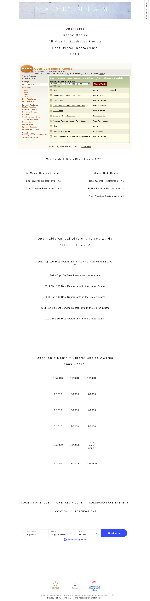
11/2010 (75, 378)
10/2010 (92, 378)
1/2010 (92, 426)
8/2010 (75, 394)
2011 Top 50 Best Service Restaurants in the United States (75, 308)
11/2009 (75, 445)
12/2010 (58, 378)
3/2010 (58, 426)
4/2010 (92, 410)
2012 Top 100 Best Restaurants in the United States (75, 286)
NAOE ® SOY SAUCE (35, 502)
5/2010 (75, 410)
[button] (114, 533)
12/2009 (58, 445)
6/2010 (58, 410)
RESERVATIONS (147, 10)
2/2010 (75, 426)
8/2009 (75, 463)
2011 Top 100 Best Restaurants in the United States (75, 297)
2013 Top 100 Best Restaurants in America (75, 275)
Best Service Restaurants (41, 188)
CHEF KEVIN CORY (69, 502)
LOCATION (61, 511)
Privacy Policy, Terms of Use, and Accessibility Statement (73, 598)
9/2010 (58, 394)
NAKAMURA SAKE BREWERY (109, 502)
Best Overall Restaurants (41, 181)
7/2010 (92, 394)
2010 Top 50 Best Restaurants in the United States (75, 318)
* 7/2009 (92, 463)
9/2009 (58, 463)
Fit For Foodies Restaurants (103, 188)
